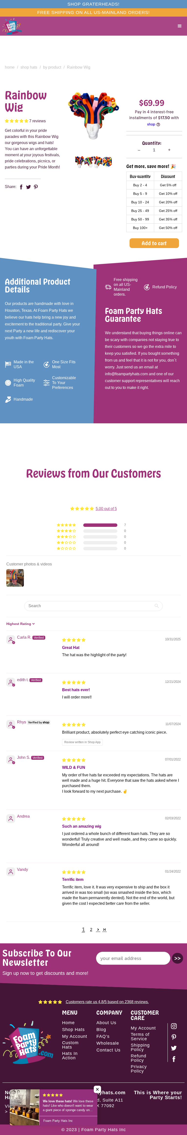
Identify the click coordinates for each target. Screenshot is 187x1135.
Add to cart (154, 243)
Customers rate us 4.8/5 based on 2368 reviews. (107, 1002)
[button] (179, 26)
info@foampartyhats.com (93, 1092)
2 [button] (91, 929)
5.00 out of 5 (106, 509)
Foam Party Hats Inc (103, 1129)
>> (177, 958)
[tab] (79, 162)
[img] (73, 640)
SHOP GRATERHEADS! (93, 4)
